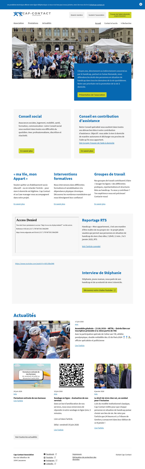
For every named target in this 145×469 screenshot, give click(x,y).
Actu (76, 324)
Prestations (33, 23)
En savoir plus (26, 151)
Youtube (49, 457)
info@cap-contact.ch (97, 5)
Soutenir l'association (96, 15)
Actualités (46, 23)
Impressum (77, 454)
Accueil (98, 23)
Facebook (50, 454)
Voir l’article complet (91, 246)
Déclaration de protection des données (84, 458)
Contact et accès (111, 23)
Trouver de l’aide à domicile (120, 15)
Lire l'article (79, 345)
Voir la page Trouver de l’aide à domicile (96, 143)
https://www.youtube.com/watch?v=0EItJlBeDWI (34, 263)
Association (19, 23)
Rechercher (126, 23)
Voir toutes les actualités (26, 437)
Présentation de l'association (92, 94)
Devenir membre (77, 15)
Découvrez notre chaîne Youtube (98, 290)
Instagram (50, 460)
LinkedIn (50, 464)
